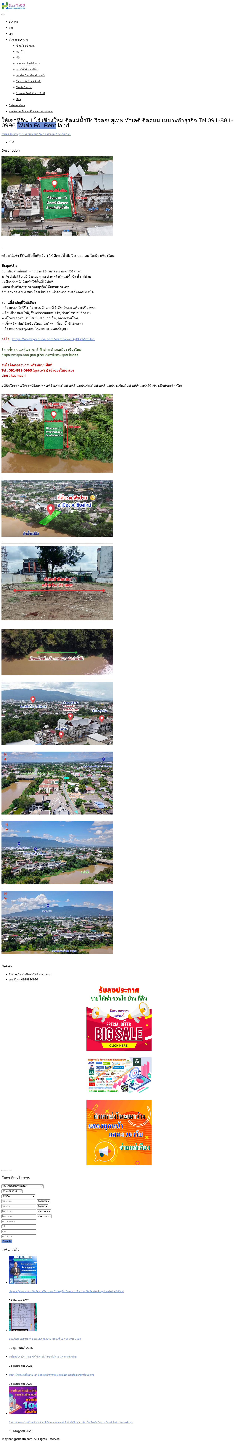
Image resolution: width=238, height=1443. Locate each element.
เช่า (11, 33)
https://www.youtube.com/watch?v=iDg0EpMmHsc (53, 339)
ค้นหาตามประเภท (18, 39)
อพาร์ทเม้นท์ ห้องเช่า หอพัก (30, 75)
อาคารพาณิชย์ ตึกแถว (28, 63)
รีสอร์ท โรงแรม (24, 87)
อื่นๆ (18, 99)
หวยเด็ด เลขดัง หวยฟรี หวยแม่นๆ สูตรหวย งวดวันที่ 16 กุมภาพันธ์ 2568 (45, 1339)
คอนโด (20, 51)
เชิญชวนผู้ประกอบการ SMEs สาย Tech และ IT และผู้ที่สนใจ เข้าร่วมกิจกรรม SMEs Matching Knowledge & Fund (66, 1291)
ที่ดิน (18, 57)
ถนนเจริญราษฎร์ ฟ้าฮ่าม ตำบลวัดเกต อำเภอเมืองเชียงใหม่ (36, 134)
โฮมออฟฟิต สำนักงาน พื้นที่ (30, 93)
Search (7, 1241)
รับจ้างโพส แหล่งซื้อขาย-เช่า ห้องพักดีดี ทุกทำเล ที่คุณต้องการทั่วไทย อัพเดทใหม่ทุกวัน (51, 1375)
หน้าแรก (13, 21)
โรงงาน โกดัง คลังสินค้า (28, 81)
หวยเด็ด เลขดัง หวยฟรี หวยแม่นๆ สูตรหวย (31, 111)
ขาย (11, 27)
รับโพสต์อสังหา (17, 105)
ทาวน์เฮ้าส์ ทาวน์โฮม (27, 69)
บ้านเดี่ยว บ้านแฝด (25, 45)
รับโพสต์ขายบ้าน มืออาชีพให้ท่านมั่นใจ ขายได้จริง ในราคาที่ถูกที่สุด (43, 1356)
